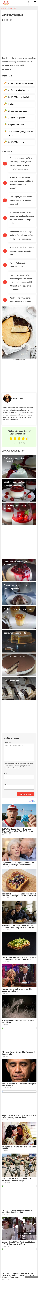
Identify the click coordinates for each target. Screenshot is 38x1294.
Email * (6, 784)
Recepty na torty (11, 8)
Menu (34, 5)
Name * (6, 774)
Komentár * (7, 742)
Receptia (3, 8)
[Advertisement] (19, 37)
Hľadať (29, 5)
